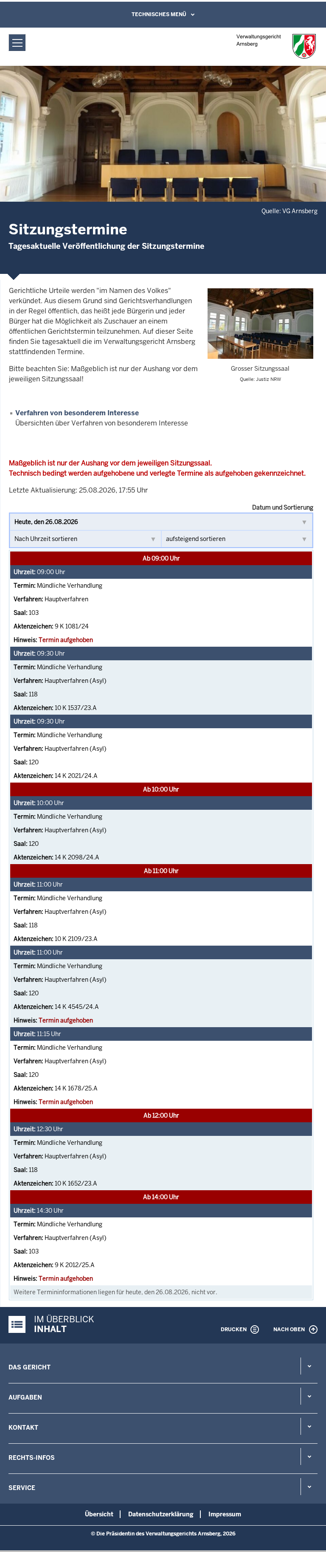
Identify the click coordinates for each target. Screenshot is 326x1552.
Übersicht (99, 1514)
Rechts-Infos (31, 1458)
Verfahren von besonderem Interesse (77, 412)
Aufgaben (25, 1397)
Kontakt (23, 1427)
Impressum (224, 1514)
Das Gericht (29, 1367)
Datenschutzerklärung (161, 1514)
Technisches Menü (159, 14)
